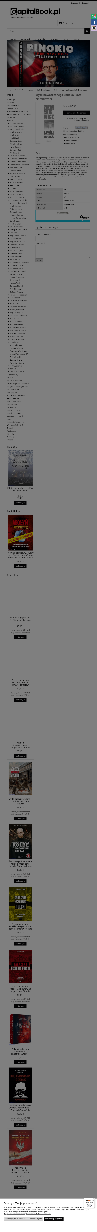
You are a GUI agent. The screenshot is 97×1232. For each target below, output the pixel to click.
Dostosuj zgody (36, 1219)
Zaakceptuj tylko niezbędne (15, 1219)
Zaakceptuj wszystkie (53, 1219)
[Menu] (93, 1199)
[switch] (89, 1205)
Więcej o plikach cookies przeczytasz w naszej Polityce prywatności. (27, 1214)
